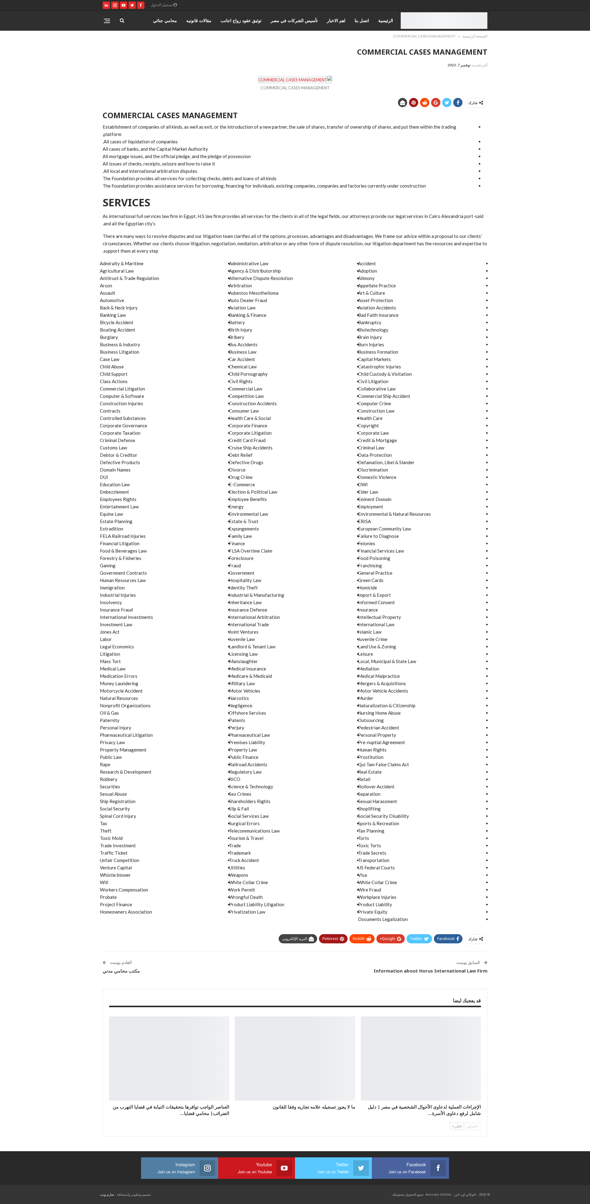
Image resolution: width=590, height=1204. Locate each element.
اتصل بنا (362, 20)
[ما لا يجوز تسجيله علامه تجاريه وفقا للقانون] (295, 1058)
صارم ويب (107, 1194)
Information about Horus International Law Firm (430, 971)
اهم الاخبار (336, 20)
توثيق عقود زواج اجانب (241, 20)
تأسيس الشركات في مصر (294, 20)
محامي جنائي (165, 20)
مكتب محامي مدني (121, 971)
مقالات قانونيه (198, 20)
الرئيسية (385, 20)
